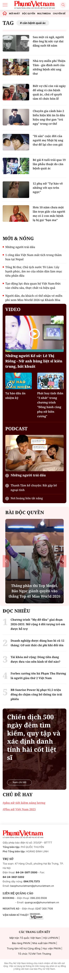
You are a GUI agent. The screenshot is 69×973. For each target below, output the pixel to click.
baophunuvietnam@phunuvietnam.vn (32, 885)
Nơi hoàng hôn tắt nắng (27, 498)
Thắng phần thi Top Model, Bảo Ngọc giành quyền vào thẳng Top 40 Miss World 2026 (35, 591)
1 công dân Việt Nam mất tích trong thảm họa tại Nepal (33, 257)
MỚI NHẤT (14, 14)
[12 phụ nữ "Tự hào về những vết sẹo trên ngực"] (16, 189)
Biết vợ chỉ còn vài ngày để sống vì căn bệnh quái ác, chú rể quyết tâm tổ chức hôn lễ (49, 92)
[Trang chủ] (5, 13)
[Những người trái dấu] (34, 453)
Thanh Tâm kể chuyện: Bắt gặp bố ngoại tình (34, 487)
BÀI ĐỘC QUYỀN (24, 512)
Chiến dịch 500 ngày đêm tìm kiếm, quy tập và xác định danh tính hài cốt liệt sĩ (33, 737)
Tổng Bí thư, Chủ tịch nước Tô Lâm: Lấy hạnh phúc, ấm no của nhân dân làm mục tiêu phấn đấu (33, 271)
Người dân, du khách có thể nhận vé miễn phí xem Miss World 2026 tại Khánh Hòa (33, 298)
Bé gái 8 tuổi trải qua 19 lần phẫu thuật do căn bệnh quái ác (49, 164)
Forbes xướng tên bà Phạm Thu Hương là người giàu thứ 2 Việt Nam (38, 675)
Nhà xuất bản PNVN (44, 943)
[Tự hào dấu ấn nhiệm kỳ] (18, 381)
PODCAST (16, 428)
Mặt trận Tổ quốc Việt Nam (25, 937)
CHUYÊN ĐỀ (59, 14)
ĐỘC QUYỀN (28, 14)
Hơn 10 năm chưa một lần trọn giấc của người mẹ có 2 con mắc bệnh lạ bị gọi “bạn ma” (49, 213)
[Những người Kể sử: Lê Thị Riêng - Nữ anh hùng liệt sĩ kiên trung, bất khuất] (34, 334)
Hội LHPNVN (50, 937)
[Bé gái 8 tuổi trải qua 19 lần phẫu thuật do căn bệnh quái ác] (16, 166)
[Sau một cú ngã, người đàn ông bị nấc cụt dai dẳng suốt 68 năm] (16, 43)
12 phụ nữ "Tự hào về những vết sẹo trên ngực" (48, 188)
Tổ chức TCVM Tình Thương (34, 953)
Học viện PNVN (52, 948)
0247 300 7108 (44, 908)
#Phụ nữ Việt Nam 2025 (19, 809)
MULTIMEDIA (44, 14)
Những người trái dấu (20, 247)
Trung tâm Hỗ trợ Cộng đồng (23, 948)
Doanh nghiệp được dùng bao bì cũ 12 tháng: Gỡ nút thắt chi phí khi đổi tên (37, 643)
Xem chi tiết (19, 782)
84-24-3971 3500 (26, 872)
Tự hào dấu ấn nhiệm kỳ (15, 395)
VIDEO (13, 309)
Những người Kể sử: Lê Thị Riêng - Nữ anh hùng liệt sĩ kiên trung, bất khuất (33, 361)
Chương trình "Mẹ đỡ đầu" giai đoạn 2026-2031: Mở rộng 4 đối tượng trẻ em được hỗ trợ (38, 624)
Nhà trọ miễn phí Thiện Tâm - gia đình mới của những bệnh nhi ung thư (49, 67)
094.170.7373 (32, 881)
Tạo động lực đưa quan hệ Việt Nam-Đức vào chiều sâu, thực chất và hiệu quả (33, 286)
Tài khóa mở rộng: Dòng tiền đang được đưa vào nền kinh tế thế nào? (35, 659)
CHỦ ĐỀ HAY (18, 794)
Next (63, 561)
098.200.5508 (38, 898)
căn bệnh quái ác (34, 23)
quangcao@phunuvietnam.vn (42, 902)
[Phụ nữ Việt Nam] (23, 834)
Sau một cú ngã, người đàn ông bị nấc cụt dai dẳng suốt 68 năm (48, 41)
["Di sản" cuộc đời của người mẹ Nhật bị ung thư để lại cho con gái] (16, 142)
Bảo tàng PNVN (21, 943)
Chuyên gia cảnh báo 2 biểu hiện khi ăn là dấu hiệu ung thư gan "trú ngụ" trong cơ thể (49, 117)
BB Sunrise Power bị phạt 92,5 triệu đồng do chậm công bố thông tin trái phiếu (36, 694)
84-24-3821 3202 (13, 877)
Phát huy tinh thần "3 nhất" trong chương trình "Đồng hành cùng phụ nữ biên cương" (50, 404)
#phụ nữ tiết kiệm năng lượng (24, 803)
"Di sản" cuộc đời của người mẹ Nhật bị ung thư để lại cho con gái (48, 140)
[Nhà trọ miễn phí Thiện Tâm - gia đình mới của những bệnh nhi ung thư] (16, 67)
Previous (6, 561)
